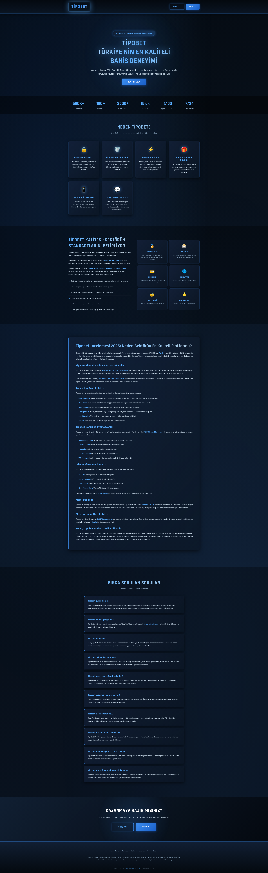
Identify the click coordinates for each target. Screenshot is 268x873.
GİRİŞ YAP (177, 7)
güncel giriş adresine (150, 624)
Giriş (155, 851)
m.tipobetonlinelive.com (133, 868)
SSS (149, 851)
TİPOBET (79, 6)
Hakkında (141, 851)
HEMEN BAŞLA (134, 82)
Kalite (133, 851)
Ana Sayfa (115, 851)
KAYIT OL (192, 6)
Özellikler (125, 851)
